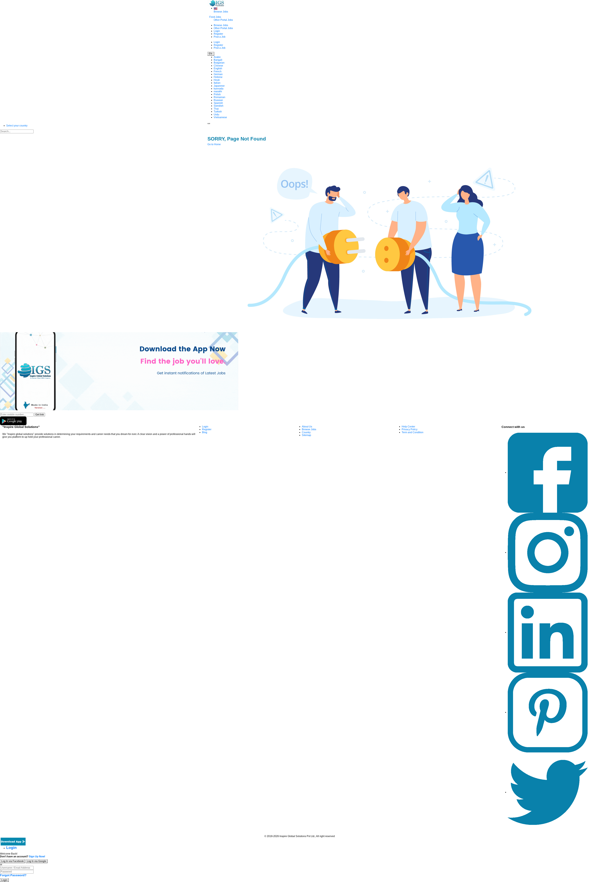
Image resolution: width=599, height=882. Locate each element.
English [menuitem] (218, 68)
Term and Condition (412, 432)
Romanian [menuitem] (219, 97)
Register (218, 33)
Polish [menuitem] (217, 94)
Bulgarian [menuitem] (219, 62)
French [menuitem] (218, 71)
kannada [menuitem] (218, 88)
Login (217, 31)
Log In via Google (36, 861)
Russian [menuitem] (218, 100)
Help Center (408, 426)
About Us (307, 426)
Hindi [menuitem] (217, 80)
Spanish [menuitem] (218, 103)
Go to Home (214, 144)
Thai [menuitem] (216, 108)
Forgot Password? (13, 875)
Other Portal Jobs (223, 20)
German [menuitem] (218, 74)
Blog (204, 432)
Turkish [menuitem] (218, 111)
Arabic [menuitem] (217, 57)
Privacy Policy (409, 429)
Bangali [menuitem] (218, 60)
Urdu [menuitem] (216, 114)
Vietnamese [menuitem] (220, 117)
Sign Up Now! (37, 856)
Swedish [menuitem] (218, 105)
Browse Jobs (221, 11)
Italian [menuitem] (217, 82)
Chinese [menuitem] (218, 65)
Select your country (16, 125)
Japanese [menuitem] (219, 85)
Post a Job (219, 36)
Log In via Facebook (12, 861)
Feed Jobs (215, 17)
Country (306, 432)
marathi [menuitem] (218, 91)
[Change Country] (215, 8)
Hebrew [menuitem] (218, 77)
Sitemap (306, 435)
